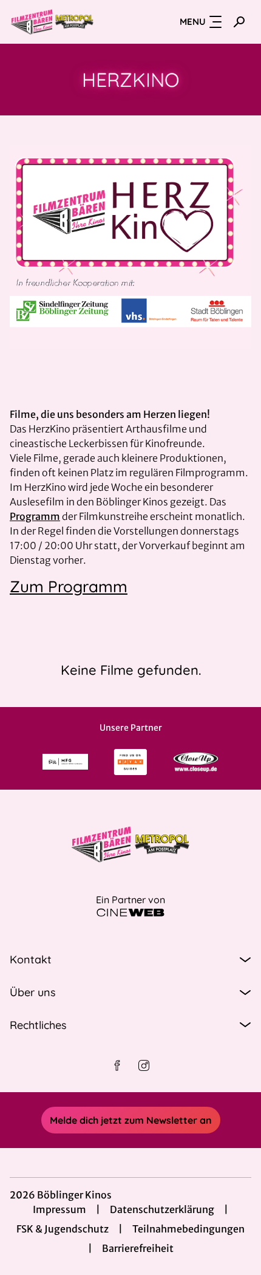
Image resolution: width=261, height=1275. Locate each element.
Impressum (59, 1209)
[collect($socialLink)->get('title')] (117, 1065)
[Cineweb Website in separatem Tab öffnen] (130, 912)
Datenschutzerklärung (162, 1209)
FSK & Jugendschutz (62, 1229)
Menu (193, 21)
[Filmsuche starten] (239, 22)
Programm (35, 516)
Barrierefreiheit (138, 1248)
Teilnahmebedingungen (188, 1229)
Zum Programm (68, 586)
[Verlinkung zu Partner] (65, 761)
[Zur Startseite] (70, 22)
